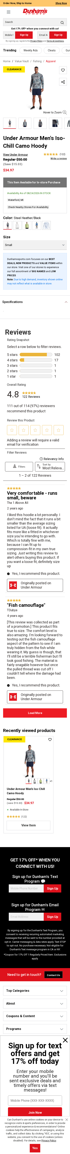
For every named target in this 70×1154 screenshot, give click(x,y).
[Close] (65, 1040)
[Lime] (27, 225)
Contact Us (53, 975)
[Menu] (8, 12)
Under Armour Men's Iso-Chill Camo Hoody (26, 791)
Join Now (35, 1112)
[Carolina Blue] (46, 225)
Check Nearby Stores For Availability (28, 207)
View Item (28, 825)
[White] (17, 225)
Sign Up (24, 35)
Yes (35, 1148)
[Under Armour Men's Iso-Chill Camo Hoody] (35, 88)
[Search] (62, 22)
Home (6, 61)
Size (6, 237)
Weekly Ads (31, 50)
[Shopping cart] (64, 9)
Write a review (59, 158)
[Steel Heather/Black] (7, 225)
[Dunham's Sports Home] (35, 11)
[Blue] (36, 225)
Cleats (52, 50)
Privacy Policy (36, 41)
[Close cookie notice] (66, 1119)
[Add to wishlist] (63, 70)
